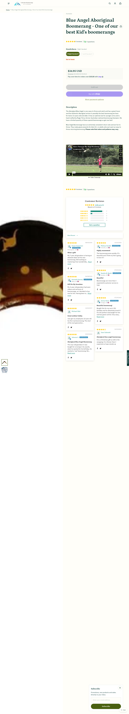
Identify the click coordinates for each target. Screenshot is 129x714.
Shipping (70, 74)
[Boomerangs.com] (23, 3)
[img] (72, 243)
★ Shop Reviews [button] (128, 358)
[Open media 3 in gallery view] (5, 370)
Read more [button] (100, 317)
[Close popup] (120, 688)
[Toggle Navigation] (8, 3)
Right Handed (72, 54)
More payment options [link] (94, 99)
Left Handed (87, 54)
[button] (109, 3)
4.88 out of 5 (99, 205)
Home (8, 10)
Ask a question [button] (94, 225)
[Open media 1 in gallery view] (5, 362)
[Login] (115, 3)
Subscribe (106, 706)
